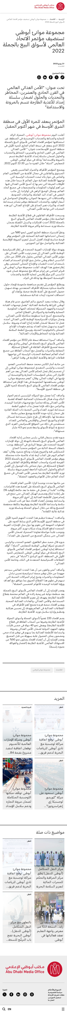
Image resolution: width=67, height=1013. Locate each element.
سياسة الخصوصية (55, 992)
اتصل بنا (51, 1000)
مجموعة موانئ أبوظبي (38, 134)
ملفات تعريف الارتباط (56, 995)
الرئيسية (61, 19)
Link (62, 77)
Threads (32, 994)
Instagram (25, 994)
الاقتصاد (52, 19)
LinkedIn (45, 77)
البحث (4, 1009)
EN (9, 1009)
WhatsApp (39, 77)
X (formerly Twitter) (57, 77)
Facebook (51, 77)
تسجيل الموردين (54, 997)
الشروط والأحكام (54, 990)
